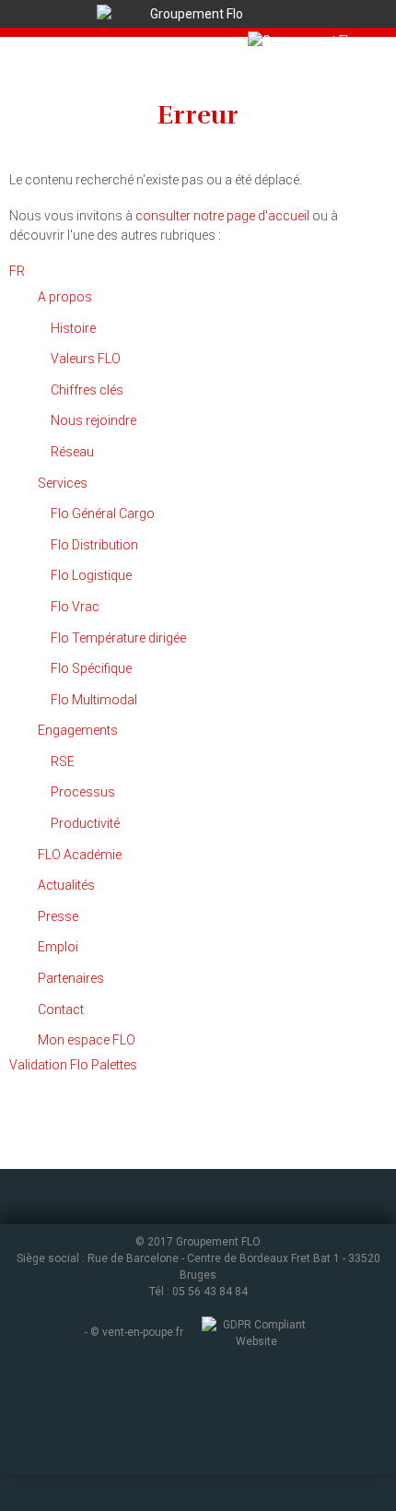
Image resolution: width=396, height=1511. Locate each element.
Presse (58, 916)
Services (62, 483)
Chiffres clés (87, 390)
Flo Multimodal (94, 699)
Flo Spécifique (91, 668)
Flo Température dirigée (118, 638)
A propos (65, 296)
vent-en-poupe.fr (142, 1333)
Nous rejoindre (93, 420)
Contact (61, 1009)
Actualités (66, 885)
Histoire (73, 328)
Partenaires (71, 978)
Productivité (85, 823)
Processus (83, 792)
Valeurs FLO (86, 358)
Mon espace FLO (86, 1040)
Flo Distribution (94, 544)
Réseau (72, 451)
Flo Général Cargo (103, 513)
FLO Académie (80, 854)
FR (17, 271)
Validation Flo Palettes (73, 1064)
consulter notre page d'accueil (222, 215)
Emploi (58, 946)
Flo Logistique (91, 575)
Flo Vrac (75, 606)
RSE (63, 761)
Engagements (78, 730)
